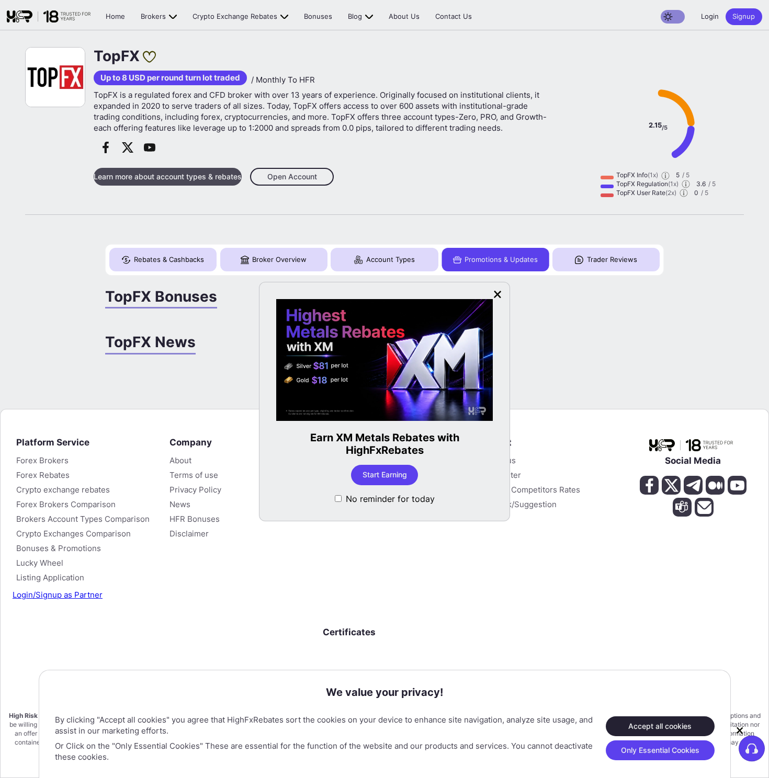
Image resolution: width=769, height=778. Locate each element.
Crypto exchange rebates (235, 16)
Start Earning (378, 474)
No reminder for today (390, 499)
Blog (355, 16)
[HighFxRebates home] (49, 17)
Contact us (453, 16)
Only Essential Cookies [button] (660, 749)
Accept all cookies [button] (660, 725)
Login (710, 16)
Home (115, 16)
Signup (743, 16)
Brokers (153, 16)
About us (404, 16)
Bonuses (318, 16)
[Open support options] (751, 748)
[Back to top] (17, 719)
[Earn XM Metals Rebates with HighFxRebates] (378, 361)
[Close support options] (739, 730)
